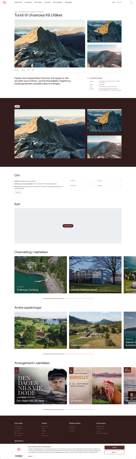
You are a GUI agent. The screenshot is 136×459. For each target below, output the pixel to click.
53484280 (102, 84)
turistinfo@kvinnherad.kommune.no (108, 86)
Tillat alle (114, 447)
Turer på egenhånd (22, 11)
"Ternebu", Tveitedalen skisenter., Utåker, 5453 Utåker (109, 82)
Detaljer (30, 456)
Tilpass (114, 452)
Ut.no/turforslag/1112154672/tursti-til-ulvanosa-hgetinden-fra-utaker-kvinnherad (110, 89)
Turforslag (31, 11)
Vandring (41, 11)
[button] (131, 2)
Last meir (18, 192)
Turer (15, 11)
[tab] (17, 106)
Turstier (36, 11)
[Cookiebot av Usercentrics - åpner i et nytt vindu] (19, 456)
